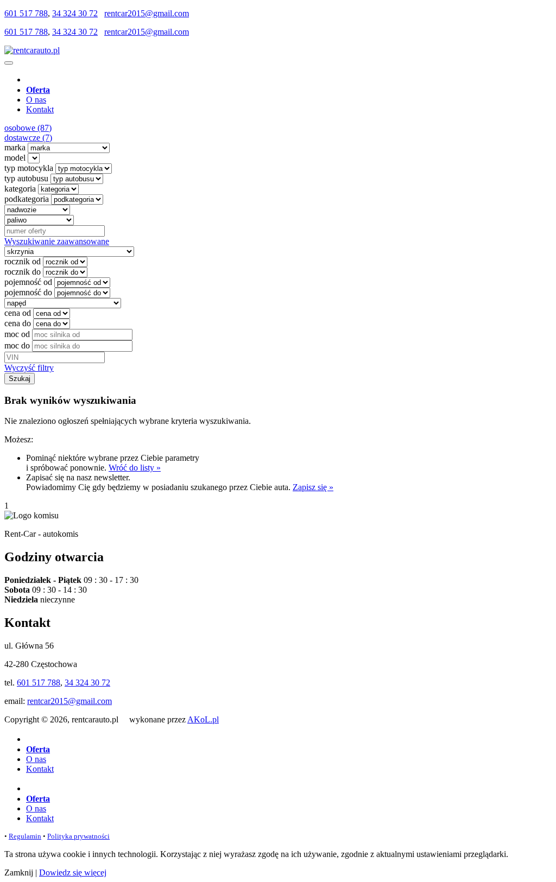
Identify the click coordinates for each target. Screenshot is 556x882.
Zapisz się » (313, 487)
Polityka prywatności (78, 836)
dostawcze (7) (28, 137)
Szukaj (19, 379)
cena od (17, 313)
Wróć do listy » (135, 467)
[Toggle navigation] (8, 63)
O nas (36, 99)
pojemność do (28, 292)
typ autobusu (26, 178)
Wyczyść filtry (29, 367)
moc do (17, 345)
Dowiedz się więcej (72, 872)
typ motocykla (28, 168)
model (15, 157)
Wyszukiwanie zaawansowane (56, 241)
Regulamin (25, 836)
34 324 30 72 (75, 13)
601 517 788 (26, 13)
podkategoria (26, 199)
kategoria (20, 188)
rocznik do (22, 271)
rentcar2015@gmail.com (146, 13)
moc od (17, 334)
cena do (17, 323)
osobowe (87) (28, 127)
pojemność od (28, 282)
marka (15, 147)
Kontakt (40, 109)
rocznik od (22, 261)
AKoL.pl (203, 719)
